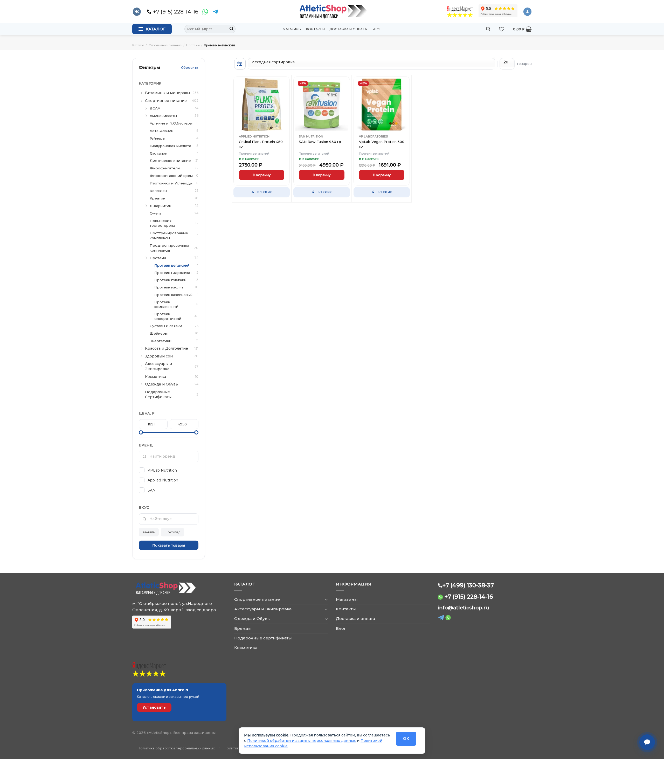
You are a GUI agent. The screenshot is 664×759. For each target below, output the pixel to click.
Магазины (292, 29)
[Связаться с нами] (647, 742)
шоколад (172, 532)
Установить (154, 707)
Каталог (138, 45)
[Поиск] (488, 29)
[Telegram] (215, 11)
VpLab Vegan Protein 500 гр (381, 144)
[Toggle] (326, 599)
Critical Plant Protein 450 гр (261, 144)
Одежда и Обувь (252, 618)
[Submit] (231, 29)
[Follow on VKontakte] (137, 12)
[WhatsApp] (205, 11)
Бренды (243, 628)
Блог (376, 29)
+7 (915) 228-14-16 (469, 596)
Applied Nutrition (254, 136)
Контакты (315, 29)
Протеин (193, 45)
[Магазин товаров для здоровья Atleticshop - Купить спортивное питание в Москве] (332, 12)
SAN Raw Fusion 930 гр (320, 142)
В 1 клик (264, 192)
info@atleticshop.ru (463, 608)
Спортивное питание (165, 45)
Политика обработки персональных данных (176, 748)
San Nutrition (311, 136)
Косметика (245, 647)
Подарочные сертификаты (263, 638)
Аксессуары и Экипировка (263, 608)
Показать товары (168, 545)
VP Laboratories (373, 136)
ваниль (149, 532)
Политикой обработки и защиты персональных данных (301, 740)
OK (406, 738)
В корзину (262, 175)
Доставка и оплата (348, 29)
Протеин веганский (254, 153)
